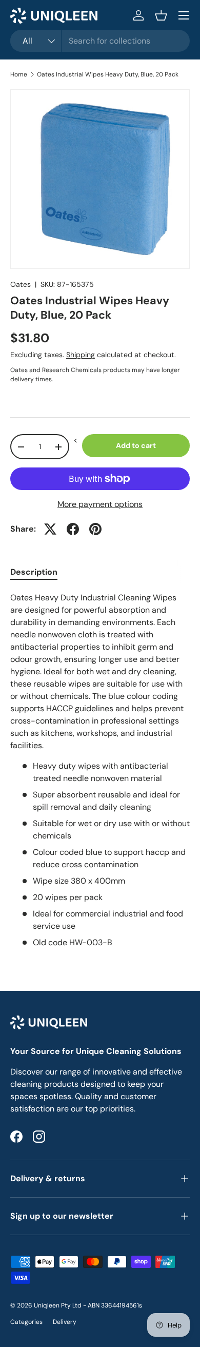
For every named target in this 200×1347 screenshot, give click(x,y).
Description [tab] (33, 572)
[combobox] (100, 41)
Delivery (64, 1322)
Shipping (80, 354)
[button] (161, 15)
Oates (20, 284)
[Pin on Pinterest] (95, 529)
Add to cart (136, 445)
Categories (26, 1322)
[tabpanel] (100, 770)
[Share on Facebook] (73, 529)
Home (18, 74)
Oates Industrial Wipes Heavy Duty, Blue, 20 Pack (107, 74)
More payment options (100, 504)
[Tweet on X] (50, 529)
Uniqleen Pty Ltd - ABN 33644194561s (88, 1305)
